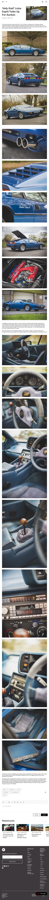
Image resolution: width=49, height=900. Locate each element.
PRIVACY (29, 868)
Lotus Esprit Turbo (15, 792)
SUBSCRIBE (12, 861)
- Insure (41, 864)
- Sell (41, 859)
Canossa (42, 872)
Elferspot (42, 887)
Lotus (19, 789)
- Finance (42, 861)
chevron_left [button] (43, 821)
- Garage (41, 868)
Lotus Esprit (6, 792)
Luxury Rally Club (43, 878)
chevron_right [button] (45, 821)
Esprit (5, 789)
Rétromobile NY (43, 876)
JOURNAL (29, 854)
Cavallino (42, 874)
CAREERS (29, 870)
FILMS (28, 852)
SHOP (28, 856)
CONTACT (29, 859)
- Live (41, 866)
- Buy (41, 857)
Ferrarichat (42, 870)
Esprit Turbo (12, 789)
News (5, 795)
